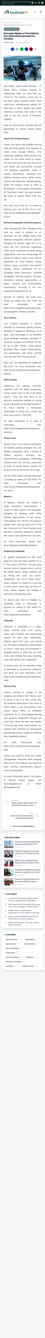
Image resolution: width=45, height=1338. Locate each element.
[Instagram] (39, 3)
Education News (31, 944)
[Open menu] (41, 11)
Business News (13, 944)
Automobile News (14, 939)
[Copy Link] (36, 49)
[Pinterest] (31, 49)
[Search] (35, 12)
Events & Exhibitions (14, 948)
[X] (36, 3)
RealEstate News (14, 22)
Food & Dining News (14, 957)
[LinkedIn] (42, 3)
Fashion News (12, 953)
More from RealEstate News (24, 826)
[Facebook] (32, 3)
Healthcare (32, 957)
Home (6, 22)
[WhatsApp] (22, 49)
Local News (12, 966)
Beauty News (32, 939)
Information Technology (16, 961)
